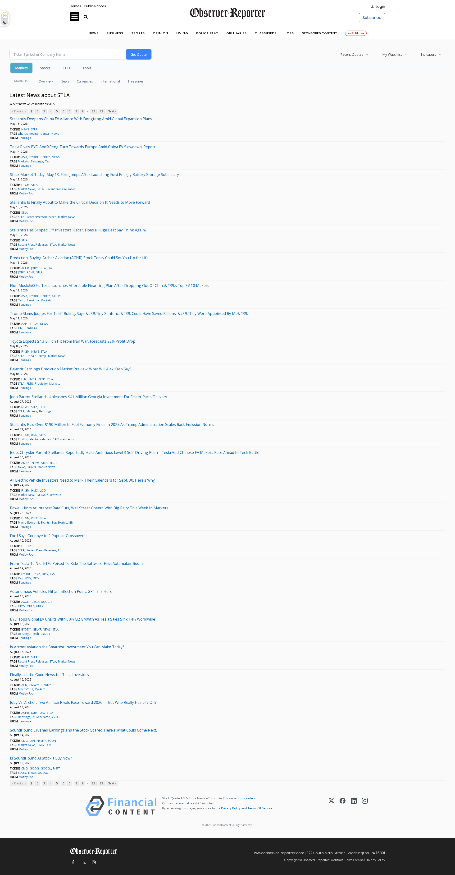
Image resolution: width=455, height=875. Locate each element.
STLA (34, 129)
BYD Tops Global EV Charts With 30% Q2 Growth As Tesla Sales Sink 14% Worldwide (82, 619)
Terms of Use (354, 860)
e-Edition (356, 33)
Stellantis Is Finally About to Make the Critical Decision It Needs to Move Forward (80, 202)
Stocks (45, 68)
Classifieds (266, 33)
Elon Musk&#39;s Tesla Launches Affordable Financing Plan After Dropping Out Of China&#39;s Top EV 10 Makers (109, 285)
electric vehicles (40, 439)
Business (115, 33)
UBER (39, 606)
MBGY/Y (42, 495)
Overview (46, 81)
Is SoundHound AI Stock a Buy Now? (41, 758)
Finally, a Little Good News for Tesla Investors (49, 674)
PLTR (41, 379)
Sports (138, 33)
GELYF (37, 629)
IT (32, 689)
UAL (50, 268)
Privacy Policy (231, 808)
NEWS (25, 129)
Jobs (289, 33)
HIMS (21, 606)
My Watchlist (392, 54)
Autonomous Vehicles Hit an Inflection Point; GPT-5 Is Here (61, 591)
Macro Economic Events (34, 522)
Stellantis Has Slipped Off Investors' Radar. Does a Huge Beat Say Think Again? (78, 230)
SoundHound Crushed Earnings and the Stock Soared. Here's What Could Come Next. (83, 730)
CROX (35, 602)
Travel (31, 467)
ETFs (66, 68)
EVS (52, 574)
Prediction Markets (47, 384)
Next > (112, 111)
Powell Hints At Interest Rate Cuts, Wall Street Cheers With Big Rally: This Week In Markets (89, 508)
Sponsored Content (319, 33)
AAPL (24, 324)
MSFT (56, 768)
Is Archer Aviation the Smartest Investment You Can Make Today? (67, 646)
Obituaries (236, 33)
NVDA (32, 379)
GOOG (34, 768)
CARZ (36, 574)
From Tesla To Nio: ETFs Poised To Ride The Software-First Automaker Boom (76, 563)
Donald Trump (36, 356)
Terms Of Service (260, 808)
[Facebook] (342, 806)
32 (93, 111)
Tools (86, 68)
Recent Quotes (351, 54)
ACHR (25, 268)
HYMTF (41, 741)
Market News (26, 189)
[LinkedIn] (354, 806)
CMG (24, 741)
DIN (32, 741)
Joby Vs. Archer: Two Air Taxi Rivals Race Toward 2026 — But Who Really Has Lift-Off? (83, 702)
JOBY (34, 268)
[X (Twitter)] (331, 806)
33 (101, 111)
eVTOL (56, 717)
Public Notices (95, 6)
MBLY (30, 606)
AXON (25, 602)
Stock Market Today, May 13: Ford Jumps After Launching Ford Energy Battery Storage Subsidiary (94, 174)
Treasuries (135, 81)
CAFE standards (63, 439)
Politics (22, 439)
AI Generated (41, 717)
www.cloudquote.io (242, 798)
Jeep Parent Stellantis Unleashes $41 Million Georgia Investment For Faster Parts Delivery (88, 396)
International (110, 81)
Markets (21, 68)
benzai (45, 134)
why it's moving (28, 134)
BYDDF (34, 157)
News (94, 33)
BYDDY (45, 157)
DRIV (45, 574)
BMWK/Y (55, 495)
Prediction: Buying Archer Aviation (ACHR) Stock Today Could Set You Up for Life (79, 257)
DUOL (45, 602)
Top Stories (59, 522)
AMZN (25, 463)
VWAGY (40, 689)
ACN (24, 685)
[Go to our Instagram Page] (94, 862)
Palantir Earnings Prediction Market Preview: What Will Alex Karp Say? (70, 369)
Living (182, 33)
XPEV (28, 578)
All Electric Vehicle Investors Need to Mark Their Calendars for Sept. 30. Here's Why (82, 480)
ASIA (24, 157)
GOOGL (46, 768)
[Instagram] (365, 806)
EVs (20, 578)
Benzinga (25, 138)
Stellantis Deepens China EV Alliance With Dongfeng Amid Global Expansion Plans (81, 118)
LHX (24, 379)
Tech (48, 161)
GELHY (56, 296)
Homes (75, 6)
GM (27, 185)
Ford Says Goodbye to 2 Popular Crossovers (48, 535)
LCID (43, 490)
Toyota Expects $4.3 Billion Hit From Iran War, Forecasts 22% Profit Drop (72, 341)
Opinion (160, 33)
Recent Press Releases (60, 189)
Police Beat (207, 33)
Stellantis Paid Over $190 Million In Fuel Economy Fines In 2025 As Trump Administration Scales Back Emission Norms (112, 424)
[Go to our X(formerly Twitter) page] (83, 862)
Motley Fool (26, 193)
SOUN (52, 741)
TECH (42, 407)
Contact (337, 860)
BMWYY (34, 685)
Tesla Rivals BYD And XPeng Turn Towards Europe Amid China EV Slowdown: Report (82, 146)
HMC (34, 490)
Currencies (85, 81)
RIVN (34, 435)
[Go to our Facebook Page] (73, 862)
